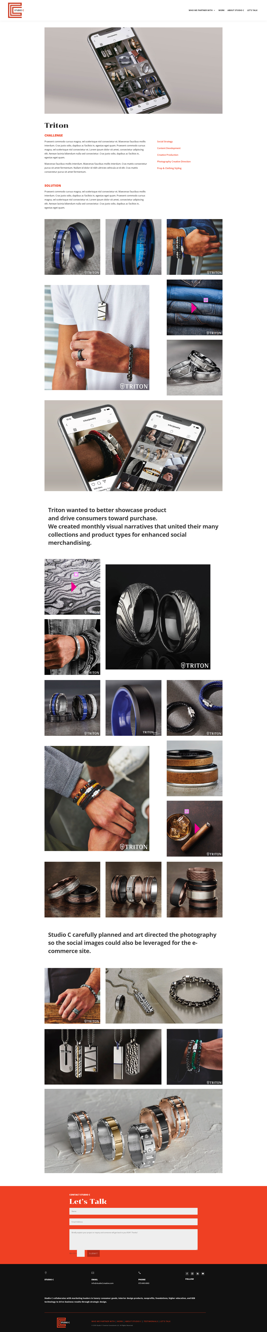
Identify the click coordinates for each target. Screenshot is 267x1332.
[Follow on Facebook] (187, 1273)
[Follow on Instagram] (192, 1273)
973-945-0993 (143, 1283)
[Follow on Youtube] (203, 1273)
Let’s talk (252, 10)
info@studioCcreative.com (102, 1283)
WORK (120, 1321)
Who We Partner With (201, 10)
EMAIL (95, 1279)
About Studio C (236, 10)
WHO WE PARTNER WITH (103, 1321)
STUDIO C (49, 1279)
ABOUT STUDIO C (133, 1321)
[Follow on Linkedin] (197, 1273)
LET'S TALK (165, 1321)
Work (221, 10)
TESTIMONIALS (151, 1321)
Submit (93, 1253)
